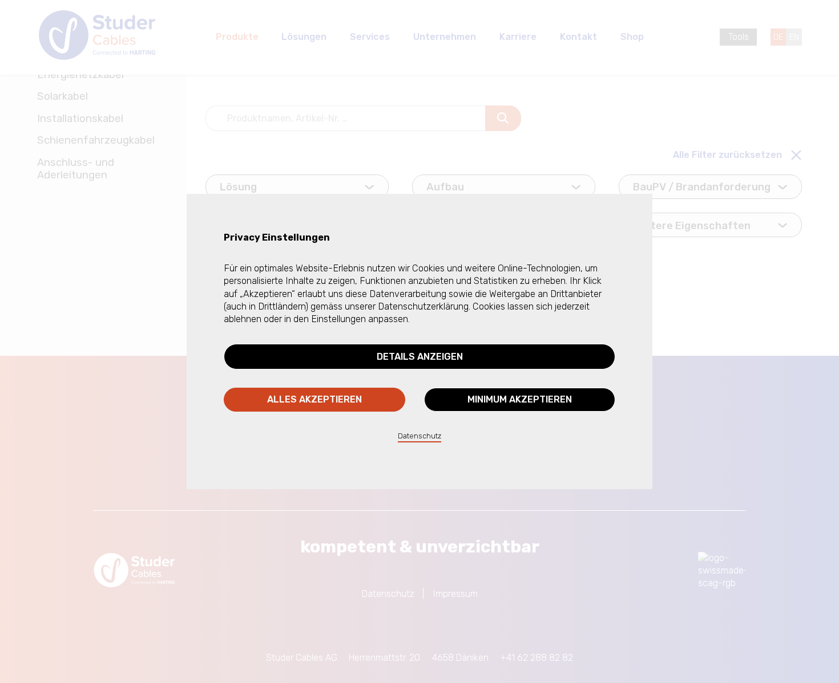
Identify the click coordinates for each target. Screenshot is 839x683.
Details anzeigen (420, 356)
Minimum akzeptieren (519, 399)
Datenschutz (419, 436)
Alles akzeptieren (314, 399)
